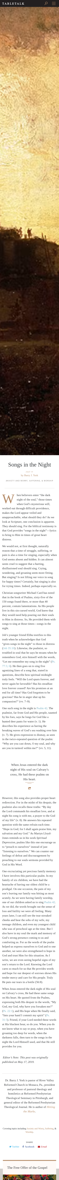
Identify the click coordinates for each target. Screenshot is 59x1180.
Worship (48, 481)
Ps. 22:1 (7, 1010)
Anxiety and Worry (17, 481)
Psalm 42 (42, 708)
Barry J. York (31, 475)
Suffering (34, 481)
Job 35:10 (8, 648)
